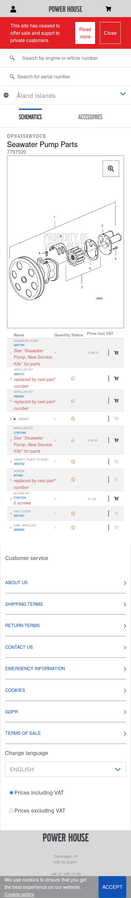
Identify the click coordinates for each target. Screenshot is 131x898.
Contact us (19, 647)
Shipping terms (24, 604)
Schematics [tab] (30, 116)
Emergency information (35, 668)
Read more (85, 33)
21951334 (20, 497)
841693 (18, 475)
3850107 (19, 374)
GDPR (11, 711)
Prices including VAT (39, 792)
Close (110, 32)
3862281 (19, 396)
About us (16, 582)
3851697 (19, 515)
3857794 (19, 345)
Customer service (26, 558)
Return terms (22, 625)
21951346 (20, 432)
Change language (26, 752)
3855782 (19, 464)
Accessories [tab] (90, 116)
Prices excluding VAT (40, 810)
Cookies (15, 690)
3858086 (19, 529)
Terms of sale (23, 733)
